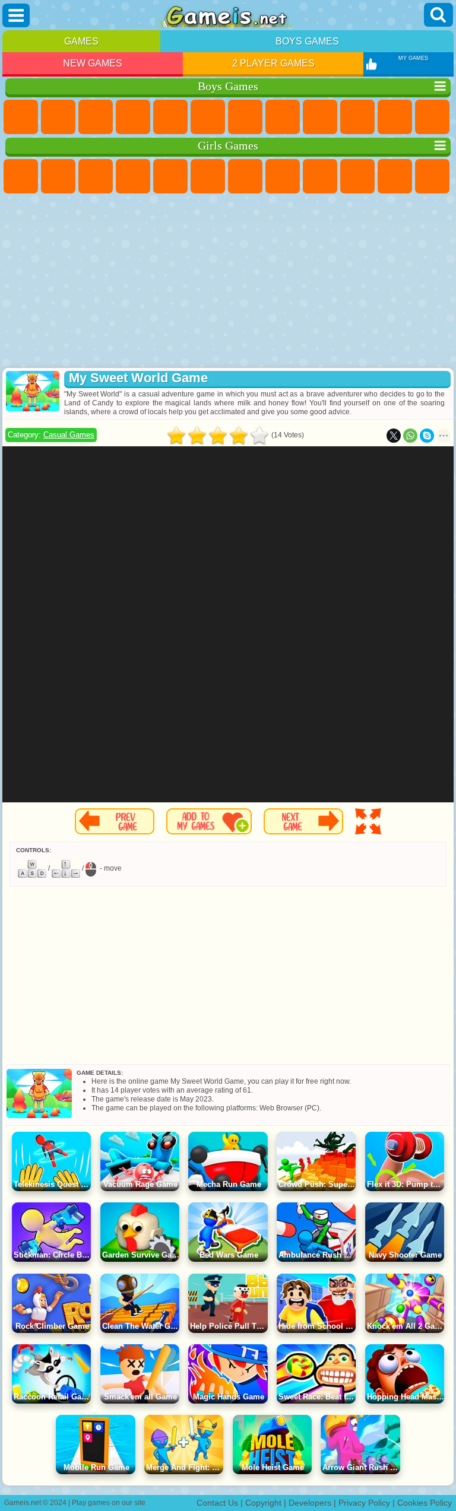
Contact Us (217, 1502)
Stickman (395, 117)
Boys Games (307, 41)
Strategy (95, 117)
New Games (92, 63)
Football (58, 117)
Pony (21, 176)
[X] (394, 435)
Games (81, 41)
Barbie (133, 176)
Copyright (263, 1502)
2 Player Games (273, 63)
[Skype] (427, 435)
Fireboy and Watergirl (95, 176)
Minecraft (245, 117)
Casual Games (68, 434)
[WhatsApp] (410, 435)
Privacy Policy (364, 1502)
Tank (133, 117)
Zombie (170, 117)
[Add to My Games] (209, 821)
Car (282, 117)
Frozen (357, 176)
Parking (21, 117)
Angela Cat (320, 176)
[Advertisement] (228, 282)
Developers (310, 1502)
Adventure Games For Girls (245, 176)
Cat (395, 176)
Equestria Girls (58, 176)
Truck (432, 117)
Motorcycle (357, 117)
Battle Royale (208, 117)
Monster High (208, 176)
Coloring (282, 176)
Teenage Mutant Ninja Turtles (320, 117)
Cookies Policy (424, 1502)
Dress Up (432, 176)
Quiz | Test (170, 176)
